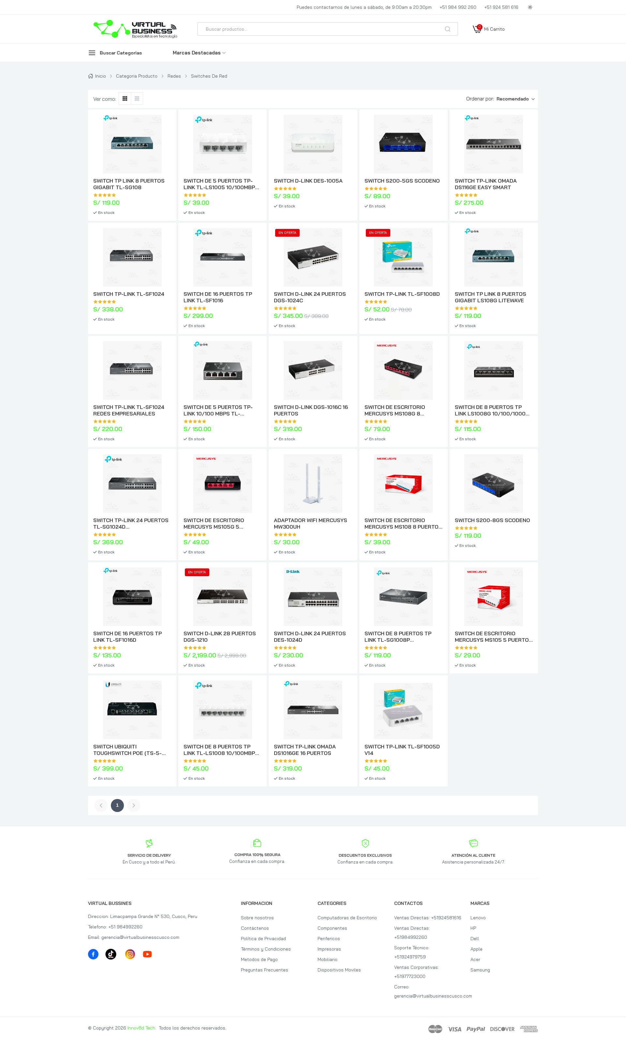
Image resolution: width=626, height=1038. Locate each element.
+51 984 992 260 (458, 7)
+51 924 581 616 (501, 7)
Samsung (480, 970)
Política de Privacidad (263, 938)
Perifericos (329, 938)
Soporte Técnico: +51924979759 (411, 952)
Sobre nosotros (257, 918)
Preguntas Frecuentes (264, 970)
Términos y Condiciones (266, 949)
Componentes (332, 928)
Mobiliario (327, 959)
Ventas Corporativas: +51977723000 (416, 971)
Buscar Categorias (121, 53)
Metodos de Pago (259, 959)
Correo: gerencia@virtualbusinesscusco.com (428, 991)
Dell (474, 938)
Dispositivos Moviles (339, 970)
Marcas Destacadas (197, 53)
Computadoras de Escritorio (347, 918)
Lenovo (478, 918)
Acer (475, 959)
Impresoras (329, 949)
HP (473, 928)
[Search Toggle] (477, 46)
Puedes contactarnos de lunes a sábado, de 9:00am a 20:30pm (364, 7)
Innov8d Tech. (141, 1028)
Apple (476, 949)
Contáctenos (255, 928)
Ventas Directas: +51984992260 (412, 932)
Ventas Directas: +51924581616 (427, 918)
